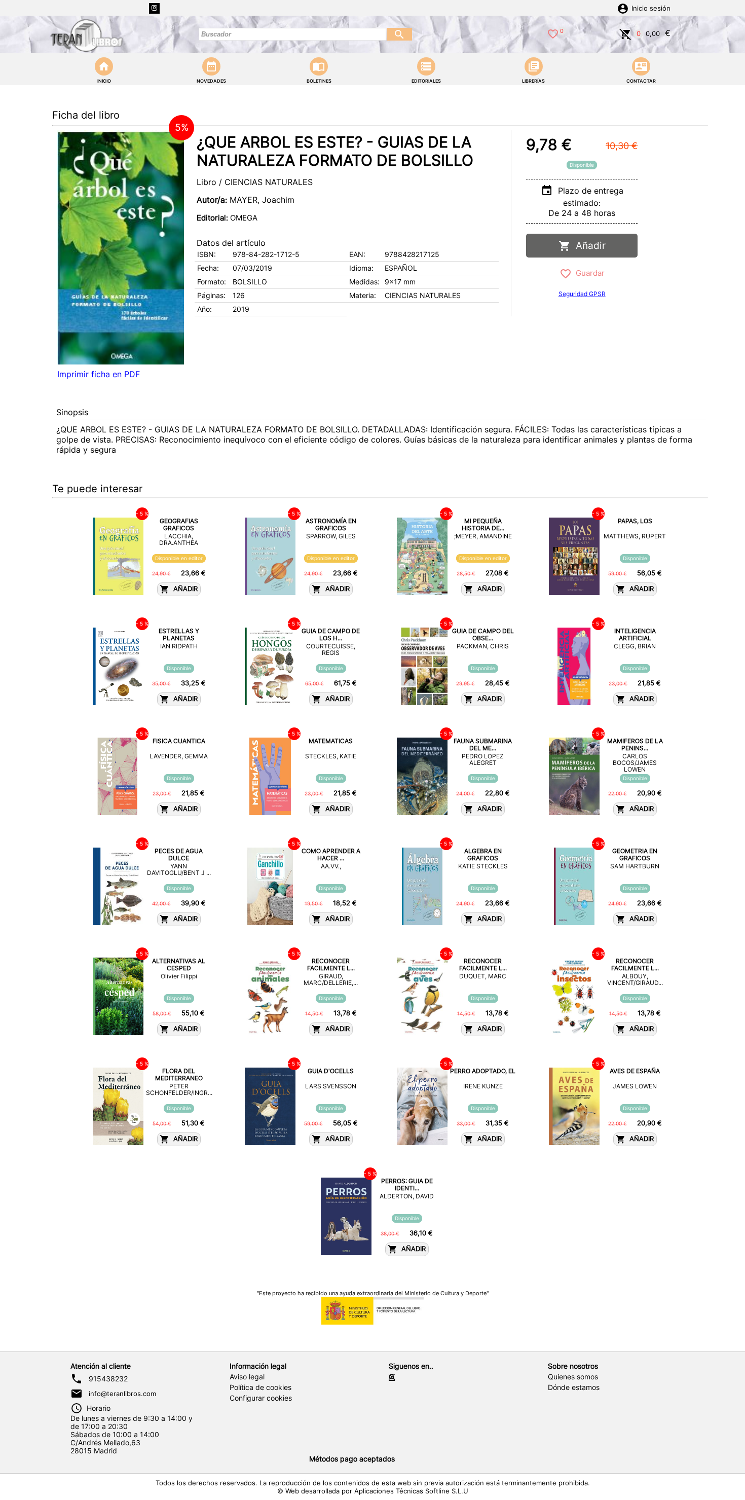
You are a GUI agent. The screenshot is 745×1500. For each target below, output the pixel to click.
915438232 (108, 1379)
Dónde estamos (574, 1387)
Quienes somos (573, 1377)
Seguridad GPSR (582, 294)
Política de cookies (260, 1387)
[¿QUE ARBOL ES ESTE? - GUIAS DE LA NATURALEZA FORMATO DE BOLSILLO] (120, 247)
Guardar (588, 273)
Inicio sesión (650, 8)
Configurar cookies (261, 1398)
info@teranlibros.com (122, 1393)
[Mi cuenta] (623, 8)
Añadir (588, 245)
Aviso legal (247, 1377)
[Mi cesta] (625, 33)
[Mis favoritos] (553, 33)
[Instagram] (154, 8)
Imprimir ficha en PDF (98, 374)
